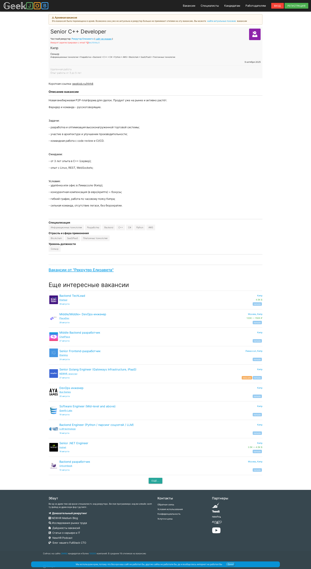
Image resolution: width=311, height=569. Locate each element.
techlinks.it (94, 42)
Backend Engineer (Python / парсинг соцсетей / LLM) (96, 425)
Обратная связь (165, 504)
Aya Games (65, 392)
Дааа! (231, 564)
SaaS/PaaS (72, 238)
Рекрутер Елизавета (83, 38)
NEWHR (68, 373)
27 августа (64, 341)
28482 (64, 553)
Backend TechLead (72, 295)
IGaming (63, 355)
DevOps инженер (71, 388)
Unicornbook (65, 465)
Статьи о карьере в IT (65, 532)
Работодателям (255, 5)
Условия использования (170, 509)
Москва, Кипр (255, 461)
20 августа (64, 396)
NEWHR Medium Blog (64, 518)
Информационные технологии (66, 227)
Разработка (93, 227)
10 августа (64, 470)
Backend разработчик (74, 461)
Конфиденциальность (169, 514)
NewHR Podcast (61, 537)
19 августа (64, 414)
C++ (120, 227)
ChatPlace (64, 336)
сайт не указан (104, 38)
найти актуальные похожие (221, 21)
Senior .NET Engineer (73, 443)
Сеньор (54, 248)
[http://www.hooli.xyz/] (215, 512)
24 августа (64, 359)
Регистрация (296, 5)
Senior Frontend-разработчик (80, 351)
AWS (150, 227)
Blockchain (56, 238)
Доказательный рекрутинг (69, 513)
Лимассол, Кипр (253, 351)
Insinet (62, 447)
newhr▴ (216, 516)
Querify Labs (65, 410)
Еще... (155, 480)
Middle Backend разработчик (79, 332)
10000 (92, 553)
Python (139, 227)
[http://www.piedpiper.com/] (215, 506)
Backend (108, 227)
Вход (277, 5)
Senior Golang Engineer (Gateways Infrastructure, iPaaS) (97, 369)
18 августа (64, 433)
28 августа (64, 304)
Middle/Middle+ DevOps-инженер (82, 314)
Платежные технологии (95, 238)
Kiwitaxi (63, 300)
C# (129, 227)
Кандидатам (232, 5)
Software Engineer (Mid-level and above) (87, 406)
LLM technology (67, 428)
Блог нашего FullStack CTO (68, 542)
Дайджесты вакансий (65, 527)
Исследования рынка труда (69, 522)
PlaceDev (64, 318)
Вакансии (189, 5)
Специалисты (210, 5)
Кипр (259, 332)
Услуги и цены (165, 518)
